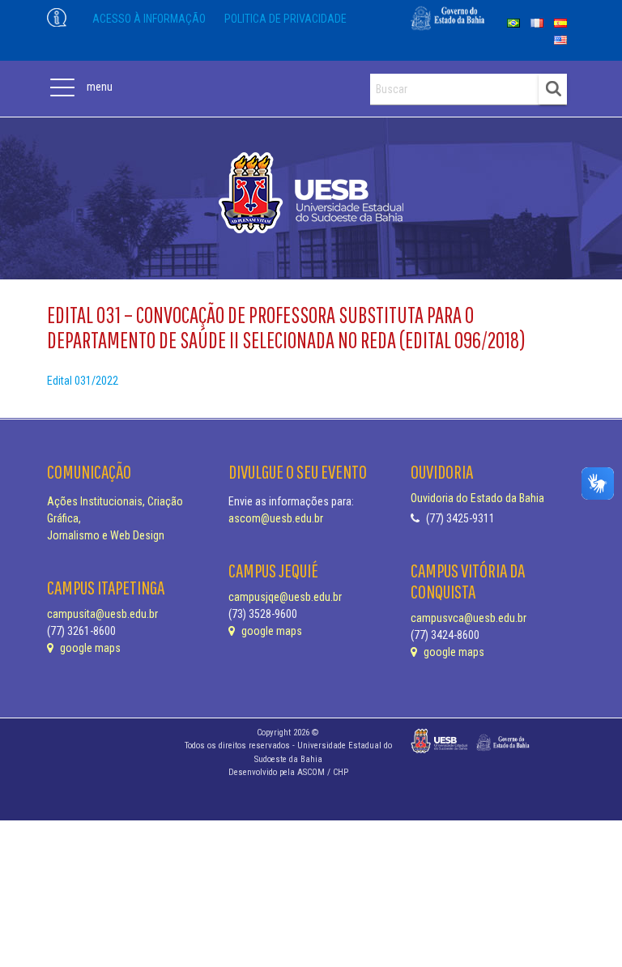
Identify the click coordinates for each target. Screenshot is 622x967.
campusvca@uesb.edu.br (468, 617)
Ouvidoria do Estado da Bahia (477, 498)
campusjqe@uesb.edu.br (285, 596)
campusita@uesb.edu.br (102, 613)
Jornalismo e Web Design (105, 535)
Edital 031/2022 (82, 380)
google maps (89, 647)
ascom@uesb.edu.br (275, 518)
